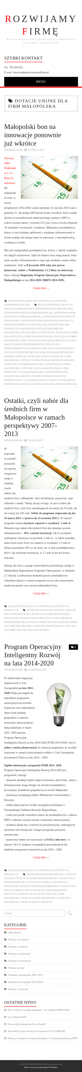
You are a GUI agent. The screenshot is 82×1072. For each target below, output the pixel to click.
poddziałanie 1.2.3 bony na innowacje (51, 380)
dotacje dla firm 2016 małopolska (31, 336)
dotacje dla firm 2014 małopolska (37, 878)
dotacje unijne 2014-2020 (42, 622)
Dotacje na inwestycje (18, 894)
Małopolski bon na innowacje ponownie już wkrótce (32, 135)
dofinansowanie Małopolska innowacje (47, 321)
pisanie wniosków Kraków (49, 376)
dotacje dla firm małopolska (51, 614)
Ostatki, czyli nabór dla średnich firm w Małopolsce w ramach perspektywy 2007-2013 (36, 417)
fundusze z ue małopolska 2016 (23, 372)
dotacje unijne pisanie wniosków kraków (47, 360)
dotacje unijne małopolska (39, 898)
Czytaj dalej (41, 287)
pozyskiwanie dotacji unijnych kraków (29, 384)
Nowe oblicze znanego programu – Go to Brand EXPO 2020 (39, 1009)
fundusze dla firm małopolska (24, 364)
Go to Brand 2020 (17, 1017)
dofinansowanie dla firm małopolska (28, 313)
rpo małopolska (66, 384)
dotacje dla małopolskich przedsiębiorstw (32, 886)
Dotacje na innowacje (40, 301)
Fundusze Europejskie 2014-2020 (25, 982)
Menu (41, 81)
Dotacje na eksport (18, 946)
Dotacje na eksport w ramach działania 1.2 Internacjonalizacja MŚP (42, 1038)
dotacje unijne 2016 (28, 356)
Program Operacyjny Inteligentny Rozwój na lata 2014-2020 (33, 655)
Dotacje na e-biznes (18, 939)
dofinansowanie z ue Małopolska (25, 325)
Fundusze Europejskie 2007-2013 (25, 974)
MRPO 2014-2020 (18, 630)
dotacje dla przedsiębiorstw (48, 890)
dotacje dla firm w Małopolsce (48, 882)
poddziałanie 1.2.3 (15, 380)
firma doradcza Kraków (36, 902)
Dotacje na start (16, 967)
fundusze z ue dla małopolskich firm (44, 368)
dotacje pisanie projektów (21, 352)
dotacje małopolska (61, 348)
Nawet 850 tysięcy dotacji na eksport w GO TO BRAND (36, 1031)
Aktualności (16, 301)
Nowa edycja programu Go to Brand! (27, 1024)
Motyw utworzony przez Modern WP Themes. (41, 1067)
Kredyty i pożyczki (18, 989)
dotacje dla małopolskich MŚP (40, 340)
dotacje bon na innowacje (38, 332)
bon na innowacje (49, 305)
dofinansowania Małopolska (54, 309)
